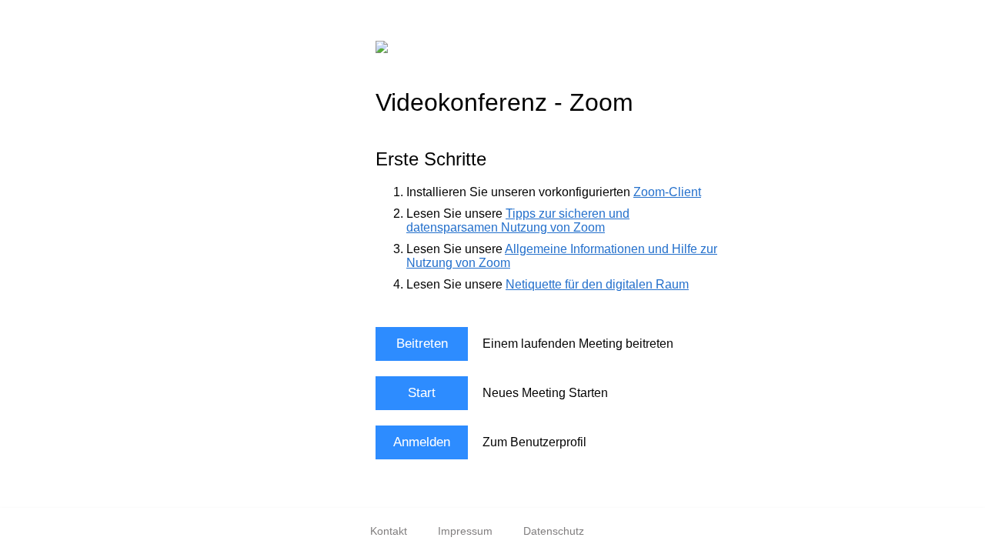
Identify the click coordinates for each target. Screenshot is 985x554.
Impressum (465, 531)
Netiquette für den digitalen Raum (597, 284)
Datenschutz (553, 531)
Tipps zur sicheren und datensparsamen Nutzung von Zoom (517, 220)
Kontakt (388, 531)
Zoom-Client (667, 192)
